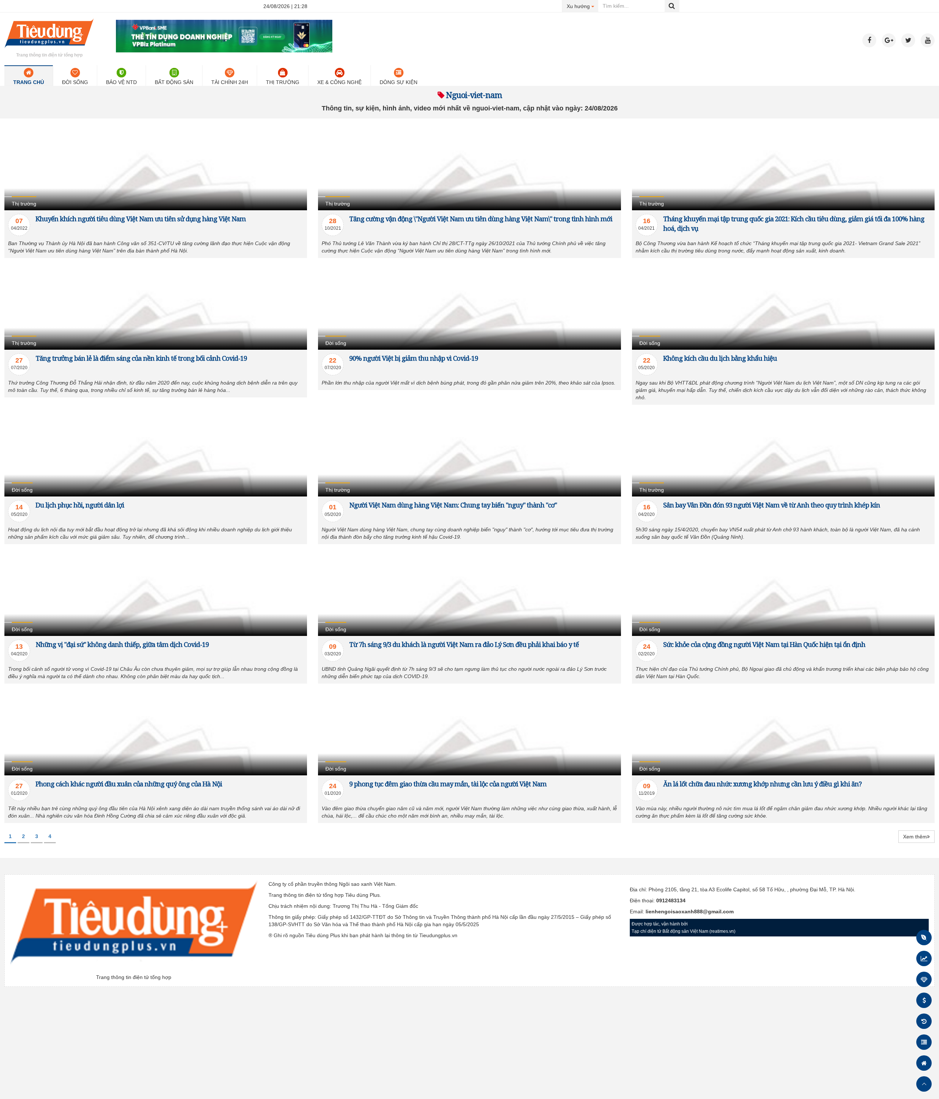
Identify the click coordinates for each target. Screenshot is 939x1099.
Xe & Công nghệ (339, 82)
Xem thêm (915, 837)
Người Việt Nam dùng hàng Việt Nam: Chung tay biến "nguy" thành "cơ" (453, 505)
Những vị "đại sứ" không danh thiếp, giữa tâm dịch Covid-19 (122, 644)
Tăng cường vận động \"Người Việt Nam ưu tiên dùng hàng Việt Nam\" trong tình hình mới (480, 218)
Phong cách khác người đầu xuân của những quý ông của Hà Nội (129, 783)
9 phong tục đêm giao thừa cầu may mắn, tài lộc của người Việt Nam (448, 783)
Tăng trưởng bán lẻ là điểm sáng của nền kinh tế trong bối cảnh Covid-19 (141, 358)
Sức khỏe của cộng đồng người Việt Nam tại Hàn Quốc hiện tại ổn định (764, 644)
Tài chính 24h (229, 82)
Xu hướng (583, 6)
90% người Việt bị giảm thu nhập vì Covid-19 (413, 358)
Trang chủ (28, 82)
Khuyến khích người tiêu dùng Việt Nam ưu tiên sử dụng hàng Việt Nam (141, 218)
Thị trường (282, 82)
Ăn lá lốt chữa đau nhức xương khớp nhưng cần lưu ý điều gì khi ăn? (762, 783)
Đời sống (75, 82)
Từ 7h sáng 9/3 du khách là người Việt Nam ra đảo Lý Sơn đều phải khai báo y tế (464, 644)
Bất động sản (174, 82)
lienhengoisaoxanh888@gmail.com (690, 911)
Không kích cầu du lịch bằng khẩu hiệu (720, 358)
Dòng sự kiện (398, 82)
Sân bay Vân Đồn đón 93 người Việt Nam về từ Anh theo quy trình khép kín (771, 505)
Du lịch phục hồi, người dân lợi (80, 505)
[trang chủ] (49, 49)
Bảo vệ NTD (121, 82)
